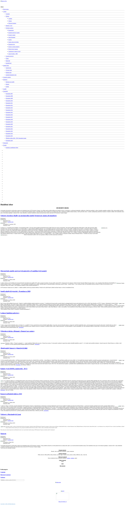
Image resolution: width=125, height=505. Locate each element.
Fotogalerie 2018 (9, 119)
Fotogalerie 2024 (9, 133)
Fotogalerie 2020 (9, 124)
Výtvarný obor (9, 70)
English (7, 86)
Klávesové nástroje (12, 23)
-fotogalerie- (21, 327)
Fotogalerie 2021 (9, 126)
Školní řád (8, 60)
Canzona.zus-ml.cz (10, 56)
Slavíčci (10, 39)
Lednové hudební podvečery (10, 313)
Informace (5, 79)
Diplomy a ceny (9, 25)
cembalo (72, 458)
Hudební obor (8, 72)
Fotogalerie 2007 (9, 93)
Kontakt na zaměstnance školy (12, 147)
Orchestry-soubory (9, 28)
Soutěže (4, 89)
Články (7, 58)
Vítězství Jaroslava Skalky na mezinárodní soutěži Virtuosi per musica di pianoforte (29, 215)
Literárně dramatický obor (11, 74)
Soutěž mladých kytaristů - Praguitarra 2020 (15, 291)
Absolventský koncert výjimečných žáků (14, 348)
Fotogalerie (5, 91)
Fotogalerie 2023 (9, 131)
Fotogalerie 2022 (9, 128)
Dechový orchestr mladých (13, 46)
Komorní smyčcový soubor (14, 32)
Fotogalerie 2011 (9, 103)
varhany (68, 458)
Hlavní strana (6, 9)
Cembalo (10, 18)
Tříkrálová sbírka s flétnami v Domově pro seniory (18, 331)
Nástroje (7, 16)
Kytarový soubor (11, 35)
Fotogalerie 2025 (9, 135)
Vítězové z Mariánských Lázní (11, 414)
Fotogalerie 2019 (9, 121)
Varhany (10, 20)
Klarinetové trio (11, 44)
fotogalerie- (18, 364)
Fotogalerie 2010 (9, 100)
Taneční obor (8, 67)
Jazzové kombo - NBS (13, 53)
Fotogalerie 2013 (9, 107)
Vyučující (8, 13)
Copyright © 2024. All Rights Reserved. (8, 503)
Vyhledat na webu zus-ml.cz (6, 480)
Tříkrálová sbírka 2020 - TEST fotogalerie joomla (16, 138)
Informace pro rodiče (10, 81)
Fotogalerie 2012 (9, 105)
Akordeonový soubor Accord (14, 51)
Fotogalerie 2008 (9, 96)
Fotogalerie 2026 (9, 140)
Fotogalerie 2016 (9, 114)
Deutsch (7, 84)
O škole (4, 11)
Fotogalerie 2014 (9, 110)
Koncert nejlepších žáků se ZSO (11, 394)
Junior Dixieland (11, 37)
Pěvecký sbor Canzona (13, 49)
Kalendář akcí (8, 63)
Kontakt (4, 145)
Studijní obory (6, 65)
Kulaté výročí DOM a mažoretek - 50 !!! (14, 368)
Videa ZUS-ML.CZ (62, 501)
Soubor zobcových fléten (13, 42)
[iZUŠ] (62, 491)
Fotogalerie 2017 (9, 117)
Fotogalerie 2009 (9, 98)
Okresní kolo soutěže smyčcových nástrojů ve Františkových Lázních (24, 271)
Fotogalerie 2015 (9, 112)
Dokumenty (5, 142)
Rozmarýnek (11, 30)
